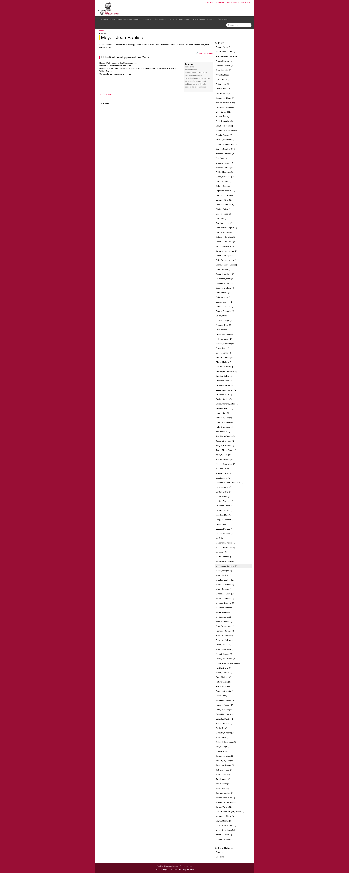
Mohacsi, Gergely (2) (225, 603)
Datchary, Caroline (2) (225, 237)
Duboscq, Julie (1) (223, 297)
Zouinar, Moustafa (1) (225, 839)
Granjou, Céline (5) (224, 376)
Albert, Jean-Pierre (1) (225, 52)
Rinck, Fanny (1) (223, 696)
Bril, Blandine (221, 158)
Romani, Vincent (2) (224, 705)
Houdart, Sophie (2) (224, 422)
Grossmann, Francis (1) (226, 390)
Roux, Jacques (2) (224, 710)
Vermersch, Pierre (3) (225, 816)
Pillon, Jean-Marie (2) (225, 649)
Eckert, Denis (221, 316)
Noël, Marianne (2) (224, 621)
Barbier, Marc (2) (223, 89)
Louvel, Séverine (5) (224, 533)
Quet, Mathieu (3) (223, 677)
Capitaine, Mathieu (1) (225, 191)
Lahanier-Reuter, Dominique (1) (229, 482)
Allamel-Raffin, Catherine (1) (228, 56)
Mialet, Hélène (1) (223, 575)
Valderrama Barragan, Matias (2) (230, 811)
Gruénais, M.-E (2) (224, 394)
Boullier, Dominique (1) (225, 140)
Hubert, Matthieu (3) (224, 427)
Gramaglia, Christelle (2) (226, 371)
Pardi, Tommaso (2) (224, 635)
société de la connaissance (196, 87)
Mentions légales (162, 870)
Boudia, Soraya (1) (224, 135)
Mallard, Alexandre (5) (225, 547)
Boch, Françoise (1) (224, 121)
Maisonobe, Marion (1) (225, 543)
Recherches (160, 19)
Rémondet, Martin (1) (225, 691)
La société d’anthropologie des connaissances (119, 19)
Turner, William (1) (224, 807)
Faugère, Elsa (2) (223, 325)
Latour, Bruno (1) (223, 496)
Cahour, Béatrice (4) (224, 186)
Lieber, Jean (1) (222, 524)
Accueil (102, 30)
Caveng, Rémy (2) (224, 200)
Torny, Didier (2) (223, 784)
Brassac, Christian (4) (225, 153)
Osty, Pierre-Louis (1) (225, 626)
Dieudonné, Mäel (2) (225, 279)
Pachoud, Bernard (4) (225, 631)
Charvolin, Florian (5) (225, 204)
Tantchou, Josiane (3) (225, 765)
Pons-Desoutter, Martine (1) (228, 663)
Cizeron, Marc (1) (223, 214)
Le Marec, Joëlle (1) (224, 506)
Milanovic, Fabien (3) (225, 584)
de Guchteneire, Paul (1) (226, 246)
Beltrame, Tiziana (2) (225, 107)
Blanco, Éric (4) (222, 116)
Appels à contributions (179, 19)
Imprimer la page (206, 53)
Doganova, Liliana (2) (225, 288)
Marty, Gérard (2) (223, 557)
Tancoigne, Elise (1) (224, 756)
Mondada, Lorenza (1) (225, 608)
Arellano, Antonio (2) (224, 65)
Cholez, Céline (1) (223, 209)
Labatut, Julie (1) (223, 478)
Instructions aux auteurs (203, 19)
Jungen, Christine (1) (225, 445)
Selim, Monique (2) (224, 723)
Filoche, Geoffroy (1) (225, 343)
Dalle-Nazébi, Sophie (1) (226, 228)
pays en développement (195, 81)
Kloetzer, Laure (222, 469)
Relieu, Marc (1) (223, 686)
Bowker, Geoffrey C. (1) (226, 149)
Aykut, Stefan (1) (223, 79)
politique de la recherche (195, 84)
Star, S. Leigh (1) (223, 747)
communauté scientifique (196, 73)
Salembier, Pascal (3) (225, 714)
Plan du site (176, 870)
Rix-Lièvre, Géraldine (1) (226, 700)
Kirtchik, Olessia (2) (224, 459)
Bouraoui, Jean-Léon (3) (226, 144)
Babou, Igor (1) (222, 84)
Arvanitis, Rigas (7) (224, 75)
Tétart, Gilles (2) (223, 774)
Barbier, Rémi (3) (223, 93)
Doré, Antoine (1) (223, 292)
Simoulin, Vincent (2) (225, 733)
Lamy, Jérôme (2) (223, 487)
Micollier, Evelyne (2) (225, 580)
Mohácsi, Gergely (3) (225, 598)
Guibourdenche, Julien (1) (227, 404)
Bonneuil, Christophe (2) (226, 130)
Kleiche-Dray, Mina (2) (225, 464)
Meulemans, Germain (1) (226, 561)
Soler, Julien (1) (222, 737)
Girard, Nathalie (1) (224, 362)
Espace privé (188, 870)
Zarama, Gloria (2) (224, 835)
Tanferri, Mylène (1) (224, 760)
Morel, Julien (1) (223, 612)
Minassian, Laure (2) (225, 594)
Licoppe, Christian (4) (225, 520)
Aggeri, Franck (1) (223, 47)
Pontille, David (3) (223, 668)
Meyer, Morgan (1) (224, 571)
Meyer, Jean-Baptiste (122, 37)
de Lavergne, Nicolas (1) (226, 251)
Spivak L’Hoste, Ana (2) (226, 742)
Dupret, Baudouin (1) (225, 311)
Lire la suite (107, 94)
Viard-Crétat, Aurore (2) (226, 825)
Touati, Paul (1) (222, 788)
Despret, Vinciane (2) (225, 274)
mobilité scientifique (193, 75)
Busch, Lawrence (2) (225, 177)
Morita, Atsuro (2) (223, 617)
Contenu (219, 852)
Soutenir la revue (214, 2)
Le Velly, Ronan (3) (224, 510)
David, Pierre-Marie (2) (226, 242)
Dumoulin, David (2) (224, 306)
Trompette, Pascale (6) (226, 802)
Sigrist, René (221, 728)
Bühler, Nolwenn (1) (224, 172)
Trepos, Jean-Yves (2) (225, 798)
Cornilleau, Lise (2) (224, 223)
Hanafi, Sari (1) (222, 413)
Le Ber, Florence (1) (224, 501)
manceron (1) (222, 552)
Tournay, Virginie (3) (224, 793)
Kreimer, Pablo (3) (223, 473)
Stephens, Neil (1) (223, 751)
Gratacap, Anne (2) (224, 381)
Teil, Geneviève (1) (224, 770)
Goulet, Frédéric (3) (224, 367)
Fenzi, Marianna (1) (224, 334)
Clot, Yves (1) (221, 218)
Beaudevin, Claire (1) (225, 98)
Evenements (223, 19)
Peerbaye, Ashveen (224, 640)
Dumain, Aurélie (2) (224, 302)
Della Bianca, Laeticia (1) (226, 260)
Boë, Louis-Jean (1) (224, 126)
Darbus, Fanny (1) (224, 232)
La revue (147, 19)
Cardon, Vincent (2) (224, 195)
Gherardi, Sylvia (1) (224, 357)
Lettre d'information (238, 2)
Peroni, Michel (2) (223, 645)
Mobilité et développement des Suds (125, 57)
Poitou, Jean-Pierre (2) (225, 659)
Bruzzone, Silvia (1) (224, 167)
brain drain (189, 67)
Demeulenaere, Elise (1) (226, 265)
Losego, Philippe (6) (224, 529)
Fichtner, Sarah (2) (224, 339)
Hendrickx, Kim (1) (224, 418)
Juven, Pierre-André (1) (226, 450)
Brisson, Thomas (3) (224, 163)
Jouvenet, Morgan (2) (225, 441)
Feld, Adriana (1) (223, 330)
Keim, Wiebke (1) (223, 455)
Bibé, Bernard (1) (223, 112)
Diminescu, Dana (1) (225, 283)
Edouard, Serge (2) (224, 320)
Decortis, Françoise (224, 255)
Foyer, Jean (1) (222, 348)
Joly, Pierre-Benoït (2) (225, 436)
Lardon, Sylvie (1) (223, 492)
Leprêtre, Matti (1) (223, 515)
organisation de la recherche (197, 78)
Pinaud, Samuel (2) (224, 654)
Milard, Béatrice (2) (224, 589)
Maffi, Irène (221, 538)
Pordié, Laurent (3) (224, 672)
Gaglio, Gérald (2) (223, 353)
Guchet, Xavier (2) (224, 399)
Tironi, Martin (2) (223, 779)
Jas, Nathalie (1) (223, 432)
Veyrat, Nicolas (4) (224, 821)
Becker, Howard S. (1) (225, 103)
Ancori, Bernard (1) (224, 61)
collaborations (191, 70)
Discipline (220, 857)
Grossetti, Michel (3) (224, 385)
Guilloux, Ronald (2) (224, 408)
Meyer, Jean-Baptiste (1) (226, 566)
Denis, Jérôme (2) (223, 269)
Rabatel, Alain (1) (223, 682)
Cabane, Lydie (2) (223, 181)
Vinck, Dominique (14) (225, 830)
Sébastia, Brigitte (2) (224, 719)
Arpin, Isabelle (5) (223, 70)
